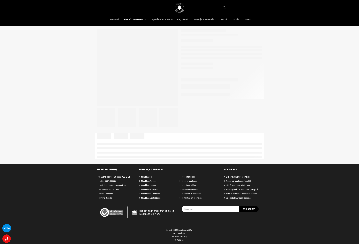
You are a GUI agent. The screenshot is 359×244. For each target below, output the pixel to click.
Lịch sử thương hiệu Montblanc (238, 177)
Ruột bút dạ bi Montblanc (191, 194)
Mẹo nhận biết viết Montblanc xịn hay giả (242, 189)
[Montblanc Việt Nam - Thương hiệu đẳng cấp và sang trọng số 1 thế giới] (179, 8)
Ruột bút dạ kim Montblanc (191, 198)
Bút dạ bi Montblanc (189, 181)
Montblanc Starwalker (149, 189)
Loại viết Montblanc (161, 19)
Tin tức (224, 19)
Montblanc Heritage (149, 185)
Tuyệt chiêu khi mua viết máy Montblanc (241, 194)
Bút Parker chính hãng (179, 237)
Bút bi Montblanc (188, 177)
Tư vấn (236, 19)
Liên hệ (247, 19)
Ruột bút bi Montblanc (189, 189)
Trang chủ (114, 19)
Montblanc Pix (146, 177)
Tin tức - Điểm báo (179, 233)
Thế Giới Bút (179, 240)
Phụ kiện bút (183, 19)
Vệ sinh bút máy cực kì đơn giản (238, 198)
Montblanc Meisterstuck (150, 194)
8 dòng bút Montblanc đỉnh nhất (238, 181)
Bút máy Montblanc (189, 185)
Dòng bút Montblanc (134, 19)
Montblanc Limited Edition (151, 198)
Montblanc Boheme (149, 181)
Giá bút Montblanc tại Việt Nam (238, 185)
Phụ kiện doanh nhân (204, 19)
